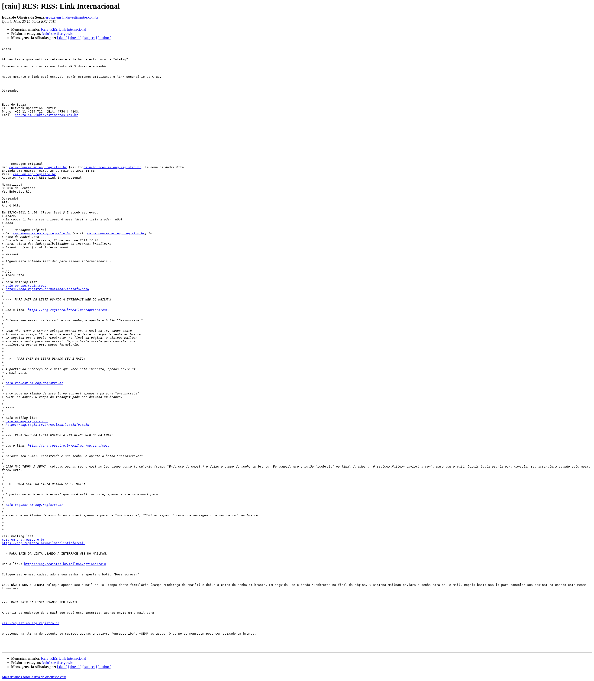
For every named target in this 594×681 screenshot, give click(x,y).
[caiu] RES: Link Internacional (63, 29)
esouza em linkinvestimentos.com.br (71, 17)
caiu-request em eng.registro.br (34, 383)
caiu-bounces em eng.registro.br (38, 167)
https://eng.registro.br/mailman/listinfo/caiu (47, 289)
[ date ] (62, 38)
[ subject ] (89, 38)
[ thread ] (74, 38)
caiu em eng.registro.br (34, 174)
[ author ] (104, 38)
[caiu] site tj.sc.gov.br (57, 34)
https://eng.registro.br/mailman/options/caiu (69, 310)
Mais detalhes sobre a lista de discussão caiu (34, 677)
